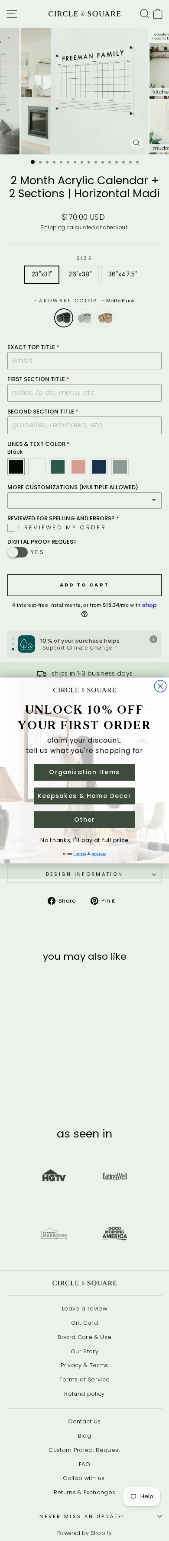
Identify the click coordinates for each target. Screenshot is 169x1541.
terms (79, 853)
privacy (98, 853)
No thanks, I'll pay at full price (84, 840)
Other (84, 819)
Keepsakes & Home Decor (85, 795)
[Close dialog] (160, 686)
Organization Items (84, 772)
